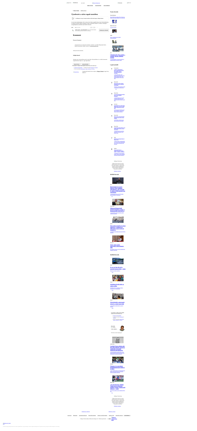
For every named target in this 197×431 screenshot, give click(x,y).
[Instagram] (105, 67)
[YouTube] (105, 68)
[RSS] (107, 68)
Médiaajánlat (75, 415)
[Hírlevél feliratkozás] (112, 322)
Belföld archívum (83, 10)
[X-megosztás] (106, 27)
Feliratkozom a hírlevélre (104, 30)
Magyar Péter (116, 115)
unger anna (111, 242)
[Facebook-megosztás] (108, 27)
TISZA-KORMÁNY (107, 5)
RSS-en (121, 320)
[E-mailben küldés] (104, 27)
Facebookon (92, 67)
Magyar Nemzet (76, 10)
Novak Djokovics (113, 15)
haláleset (115, 148)
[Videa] (103, 68)
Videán (114, 320)
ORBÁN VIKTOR (90, 5)
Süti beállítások (126, 415)
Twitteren (96, 67)
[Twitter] (107, 67)
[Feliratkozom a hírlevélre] (75, 3)
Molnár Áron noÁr (113, 25)
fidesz (115, 137)
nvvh (111, 184)
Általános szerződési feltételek (102, 415)
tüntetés (111, 223)
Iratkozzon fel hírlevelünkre (78, 67)
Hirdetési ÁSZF (111, 415)
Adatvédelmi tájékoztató (83, 415)
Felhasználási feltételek (92, 415)
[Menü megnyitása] (129, 3)
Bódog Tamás (112, 382)
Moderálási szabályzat (119, 415)
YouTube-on (117, 320)
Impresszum (69, 415)
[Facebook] (103, 67)
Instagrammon (122, 319)
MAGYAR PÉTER (98, 5)
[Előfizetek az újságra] (120, 3)
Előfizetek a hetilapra (117, 171)
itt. (90, 30)
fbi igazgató (113, 327)
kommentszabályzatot (94, 46)
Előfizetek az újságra (112, 411)
